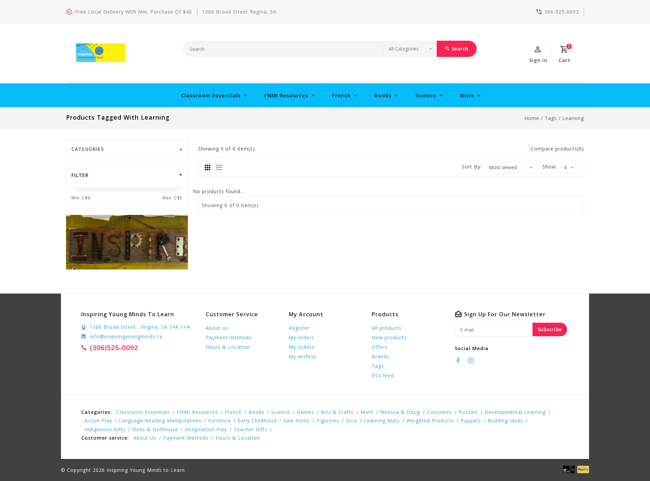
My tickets (302, 347)
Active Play (98, 420)
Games (305, 412)
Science (425, 95)
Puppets (471, 420)
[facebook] (460, 360)
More (467, 95)
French (341, 95)
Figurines (328, 420)
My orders (301, 337)
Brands (380, 356)
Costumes (439, 412)
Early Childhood (257, 420)
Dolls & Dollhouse (155, 429)
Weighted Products (430, 420)
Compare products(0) (557, 148)
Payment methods (229, 337)
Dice (351, 420)
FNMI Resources (286, 95)
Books (383, 95)
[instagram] (472, 360)
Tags (551, 118)
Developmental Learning (515, 412)
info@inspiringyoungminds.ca (126, 336)
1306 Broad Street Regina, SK (239, 11)
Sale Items (296, 420)
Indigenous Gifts (105, 429)
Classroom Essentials (211, 95)
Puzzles (468, 412)
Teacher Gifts (250, 429)
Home (531, 118)
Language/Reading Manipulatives (160, 420)
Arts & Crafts (337, 412)
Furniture (219, 420)
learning (573, 118)
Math (367, 412)
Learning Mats (382, 420)
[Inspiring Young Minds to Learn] (100, 52)
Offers (380, 347)
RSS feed (383, 375)
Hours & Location (228, 347)
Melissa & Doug (400, 412)
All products (387, 328)
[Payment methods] (582, 469)
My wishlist (303, 356)
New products (389, 337)
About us (217, 328)
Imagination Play (206, 429)
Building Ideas (505, 420)
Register (299, 328)
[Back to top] (629, 460)
